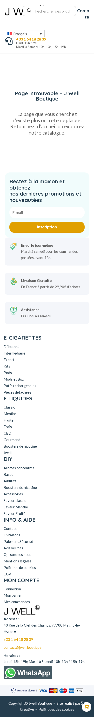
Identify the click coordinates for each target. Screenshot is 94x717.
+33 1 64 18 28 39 (18, 639)
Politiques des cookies (56, 709)
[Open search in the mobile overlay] (49, 11)
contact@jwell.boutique (22, 647)
